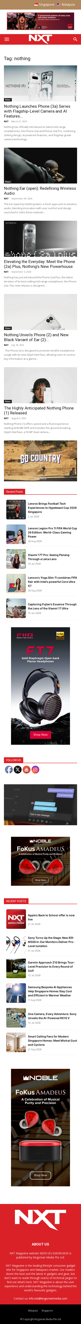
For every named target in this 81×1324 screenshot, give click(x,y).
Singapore (47, 1310)
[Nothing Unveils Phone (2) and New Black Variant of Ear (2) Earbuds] (40, 312)
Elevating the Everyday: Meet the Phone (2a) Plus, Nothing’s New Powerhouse (39, 264)
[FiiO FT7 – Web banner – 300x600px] (40, 744)
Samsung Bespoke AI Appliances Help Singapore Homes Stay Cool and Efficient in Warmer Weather (50, 991)
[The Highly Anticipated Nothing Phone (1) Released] (40, 385)
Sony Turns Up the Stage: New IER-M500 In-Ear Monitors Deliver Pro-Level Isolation (51, 942)
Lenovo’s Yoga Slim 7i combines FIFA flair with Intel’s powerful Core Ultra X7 (52, 581)
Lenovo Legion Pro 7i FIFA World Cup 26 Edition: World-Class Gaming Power (52, 532)
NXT (6, 121)
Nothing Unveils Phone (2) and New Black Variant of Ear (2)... (36, 337)
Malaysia (33, 1310)
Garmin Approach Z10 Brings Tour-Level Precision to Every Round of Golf (51, 966)
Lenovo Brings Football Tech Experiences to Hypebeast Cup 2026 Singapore (52, 507)
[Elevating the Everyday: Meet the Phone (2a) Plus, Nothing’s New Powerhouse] (40, 239)
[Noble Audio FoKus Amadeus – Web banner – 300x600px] (40, 1185)
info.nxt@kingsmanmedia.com (48, 1298)
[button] (6, 39)
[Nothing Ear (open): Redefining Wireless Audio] (40, 166)
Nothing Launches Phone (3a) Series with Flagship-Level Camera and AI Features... (37, 111)
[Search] (75, 39)
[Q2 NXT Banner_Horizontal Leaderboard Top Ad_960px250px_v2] (40, 29)
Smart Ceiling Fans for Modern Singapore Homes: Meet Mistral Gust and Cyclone (52, 1040)
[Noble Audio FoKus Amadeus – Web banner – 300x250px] (40, 885)
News (8, 99)
